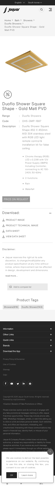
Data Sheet (13, 231)
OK (11, 475)
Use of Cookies (9, 364)
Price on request (16, 199)
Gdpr (5, 375)
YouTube (11, 383)
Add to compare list (22, 287)
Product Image (15, 220)
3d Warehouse (30, 383)
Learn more (29, 475)
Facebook (5, 383)
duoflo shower (32, 307)
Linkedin (23, 383)
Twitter (17, 383)
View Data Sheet (16, 236)
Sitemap (6, 369)
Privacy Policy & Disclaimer (14, 359)
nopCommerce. (19, 399)
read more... (11, 275)
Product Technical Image (22, 225)
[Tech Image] (8, 94)
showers (11, 307)
